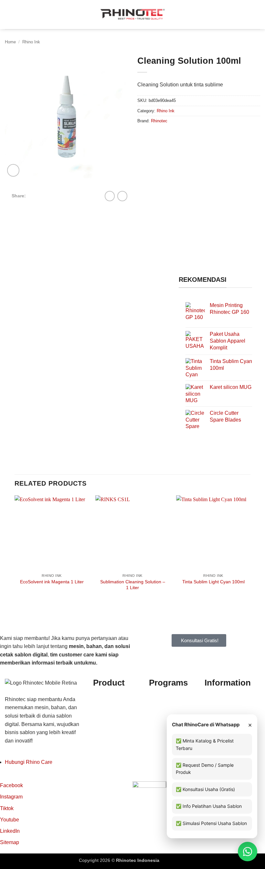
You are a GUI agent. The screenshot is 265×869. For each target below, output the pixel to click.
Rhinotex (103, 722)
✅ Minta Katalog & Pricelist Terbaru (205, 744)
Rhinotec (159, 120)
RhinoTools (106, 730)
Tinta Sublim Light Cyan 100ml (213, 581)
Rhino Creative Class (173, 706)
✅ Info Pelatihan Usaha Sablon (209, 806)
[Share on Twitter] (48, 195)
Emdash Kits (173, 860)
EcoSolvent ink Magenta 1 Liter (52, 581)
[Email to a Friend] (56, 195)
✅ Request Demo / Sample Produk (205, 768)
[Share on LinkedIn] (72, 195)
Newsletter (217, 714)
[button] (9, 14)
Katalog (213, 706)
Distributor (216, 697)
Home (10, 41)
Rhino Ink (31, 41)
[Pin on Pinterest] (64, 195)
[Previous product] (122, 196)
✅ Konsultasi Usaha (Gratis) (205, 789)
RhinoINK (104, 714)
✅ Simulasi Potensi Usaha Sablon (211, 823)
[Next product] (110, 196)
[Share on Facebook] (41, 195)
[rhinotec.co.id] (132, 14)
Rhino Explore (165, 697)
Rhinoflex (104, 697)
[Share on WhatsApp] (33, 195)
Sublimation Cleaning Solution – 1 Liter (132, 584)
